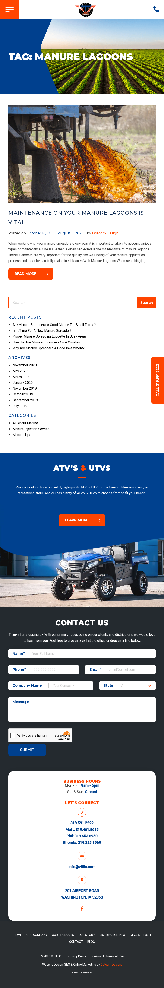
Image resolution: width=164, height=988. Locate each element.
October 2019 (23, 394)
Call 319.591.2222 (157, 380)
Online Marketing (84, 964)
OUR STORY (87, 935)
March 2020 (21, 377)
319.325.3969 (89, 842)
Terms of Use (115, 956)
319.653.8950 (86, 836)
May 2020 (20, 371)
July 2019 (20, 406)
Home (18, 935)
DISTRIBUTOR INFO (112, 935)
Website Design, (53, 964)
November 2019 (25, 388)
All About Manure (25, 423)
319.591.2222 (82, 823)
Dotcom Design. (111, 964)
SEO (67, 964)
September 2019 (25, 400)
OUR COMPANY (36, 935)
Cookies (96, 956)
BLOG (91, 941)
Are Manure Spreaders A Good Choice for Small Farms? (54, 325)
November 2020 (25, 365)
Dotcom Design (105, 233)
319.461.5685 (87, 829)
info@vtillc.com (82, 866)
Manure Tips (22, 435)
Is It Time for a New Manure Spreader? (42, 331)
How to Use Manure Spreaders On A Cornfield (47, 342)
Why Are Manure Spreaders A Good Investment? (49, 348)
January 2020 (23, 383)
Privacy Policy (77, 956)
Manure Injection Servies (31, 429)
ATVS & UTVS (139, 935)
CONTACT (76, 941)
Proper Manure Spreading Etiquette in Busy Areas (50, 336)
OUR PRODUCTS (63, 935)
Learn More (76, 520)
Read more (25, 274)
